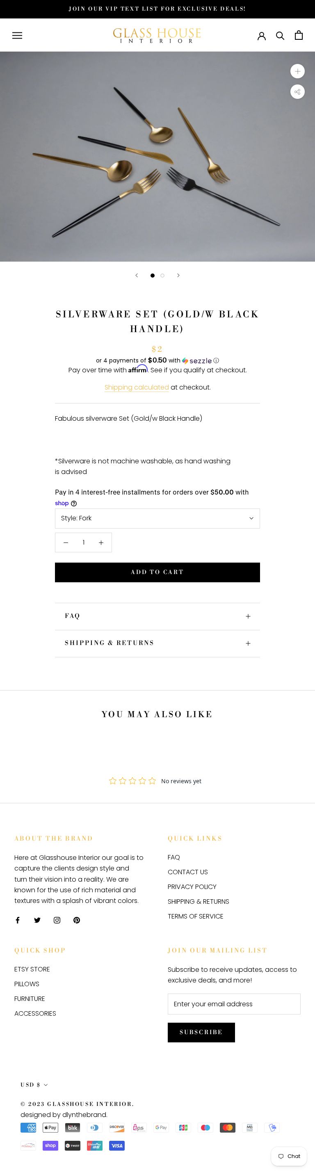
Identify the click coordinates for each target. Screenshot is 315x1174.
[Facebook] (17, 920)
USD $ (31, 1085)
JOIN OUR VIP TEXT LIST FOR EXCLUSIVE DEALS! (157, 9)
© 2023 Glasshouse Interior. (77, 1104)
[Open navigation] (17, 35)
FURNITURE (29, 998)
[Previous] (136, 275)
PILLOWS (26, 984)
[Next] (178, 275)
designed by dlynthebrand (63, 1114)
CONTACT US (188, 872)
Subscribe (201, 1032)
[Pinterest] (76, 920)
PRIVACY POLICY (192, 886)
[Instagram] (57, 920)
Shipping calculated (137, 387)
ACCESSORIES (35, 1013)
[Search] (280, 35)
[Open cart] (299, 35)
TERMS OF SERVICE (196, 916)
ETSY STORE (32, 969)
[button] (157, 360)
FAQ (73, 616)
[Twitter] (37, 920)
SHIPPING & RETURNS (110, 643)
